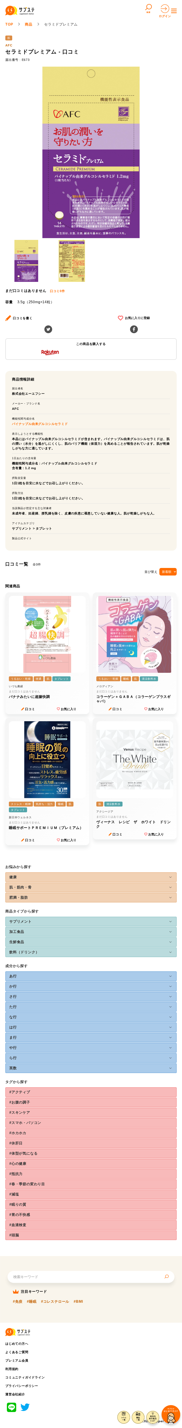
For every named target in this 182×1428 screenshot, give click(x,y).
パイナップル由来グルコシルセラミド (40, 424)
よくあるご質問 (16, 1352)
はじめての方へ (16, 1343)
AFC (8, 45)
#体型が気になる (23, 1153)
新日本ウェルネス (20, 817)
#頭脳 (14, 1235)
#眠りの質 (17, 1204)
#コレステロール (55, 1301)
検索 (148, 12)
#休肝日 (16, 1143)
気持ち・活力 (44, 804)
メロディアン (104, 686)
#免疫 (17, 1301)
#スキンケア (19, 1112)
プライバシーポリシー (21, 1386)
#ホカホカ (17, 1133)
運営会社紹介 (15, 1394)
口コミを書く (23, 318)
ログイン (165, 16)
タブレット (44, 528)
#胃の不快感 (19, 1215)
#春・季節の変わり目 (27, 1184)
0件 (57, 291)
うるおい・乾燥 (21, 678)
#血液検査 (17, 1225)
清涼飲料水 (149, 678)
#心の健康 (17, 1163)
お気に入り (68, 709)
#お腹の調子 (19, 1102)
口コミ (30, 709)
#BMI (78, 1301)
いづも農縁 (16, 686)
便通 (39, 678)
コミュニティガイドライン (25, 1377)
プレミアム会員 (16, 1360)
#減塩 (14, 1194)
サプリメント (22, 528)
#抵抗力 (16, 1174)
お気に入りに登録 (137, 318)
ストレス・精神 (21, 804)
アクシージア (104, 811)
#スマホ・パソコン (25, 1123)
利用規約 (11, 1369)
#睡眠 (31, 1301)
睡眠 (126, 678)
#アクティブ (19, 1092)
